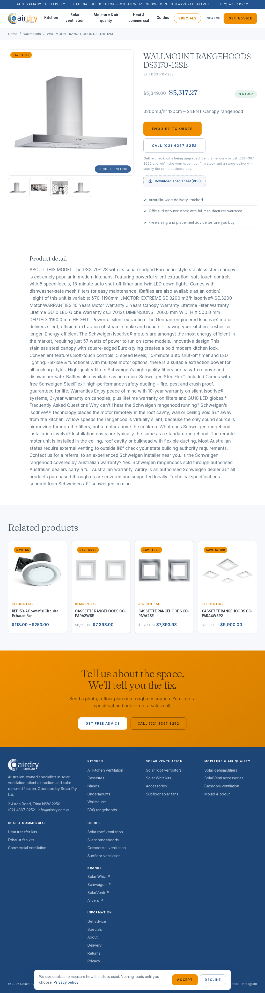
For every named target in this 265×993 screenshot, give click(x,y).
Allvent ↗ (95, 900)
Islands (93, 786)
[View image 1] (17, 187)
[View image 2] (38, 187)
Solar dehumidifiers (220, 770)
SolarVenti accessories (224, 778)
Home (12, 34)
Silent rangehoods (103, 840)
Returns (93, 953)
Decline (213, 980)
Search (214, 18)
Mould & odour (217, 794)
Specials (187, 18)
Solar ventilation (75, 18)
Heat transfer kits (22, 832)
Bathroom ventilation (221, 786)
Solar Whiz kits (158, 778)
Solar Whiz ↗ (98, 876)
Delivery (94, 945)
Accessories (156, 786)
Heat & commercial (138, 18)
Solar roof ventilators (164, 770)
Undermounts (98, 794)
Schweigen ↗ (99, 884)
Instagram (249, 984)
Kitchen (51, 18)
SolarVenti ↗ (98, 892)
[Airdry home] (23, 18)
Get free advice (103, 723)
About (92, 937)
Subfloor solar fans (162, 794)
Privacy (93, 961)
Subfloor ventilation (104, 856)
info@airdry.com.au (54, 810)
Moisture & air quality (106, 18)
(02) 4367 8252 (234, 4)
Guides (163, 18)
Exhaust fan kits (21, 840)
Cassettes (95, 778)
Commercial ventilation (27, 847)
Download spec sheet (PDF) (178, 181)
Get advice (240, 18)
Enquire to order (172, 129)
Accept (185, 980)
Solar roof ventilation (105, 832)
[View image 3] (60, 187)
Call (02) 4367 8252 (174, 145)
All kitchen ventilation (105, 770)
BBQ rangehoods (102, 810)
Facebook (232, 984)
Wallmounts (32, 34)
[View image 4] (81, 187)
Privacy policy (66, 982)
